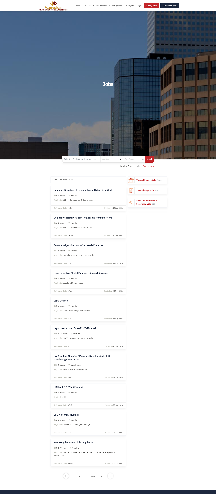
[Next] (110, 476)
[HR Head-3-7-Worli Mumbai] (88, 395)
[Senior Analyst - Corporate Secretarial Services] (88, 254)
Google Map (148, 166)
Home (77, 5)
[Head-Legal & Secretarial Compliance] (88, 452)
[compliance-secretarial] (147, 202)
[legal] (147, 190)
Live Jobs (86, 5)
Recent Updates (100, 5)
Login (139, 5)
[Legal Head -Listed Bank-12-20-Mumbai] (88, 337)
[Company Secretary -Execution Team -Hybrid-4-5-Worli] (88, 198)
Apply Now (151, 5)
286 (101, 476)
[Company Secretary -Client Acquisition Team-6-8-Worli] (88, 226)
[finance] (147, 180)
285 (93, 476)
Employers (129, 5)
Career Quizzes (115, 5)
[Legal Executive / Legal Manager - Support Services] (88, 281)
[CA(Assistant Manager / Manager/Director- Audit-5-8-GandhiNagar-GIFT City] (88, 366)
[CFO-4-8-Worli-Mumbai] (88, 423)
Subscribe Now (170, 5)
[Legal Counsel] (88, 309)
